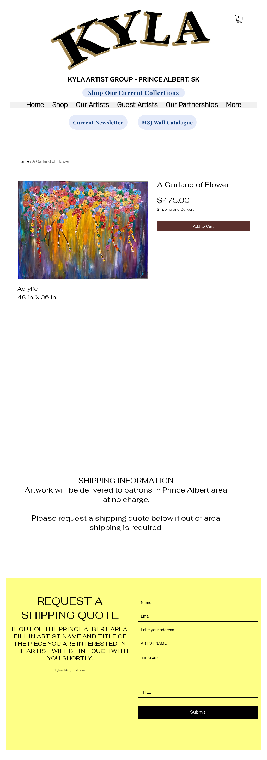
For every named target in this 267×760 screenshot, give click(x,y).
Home (23, 161)
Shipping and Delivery (176, 209)
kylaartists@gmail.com (70, 670)
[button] (239, 19)
